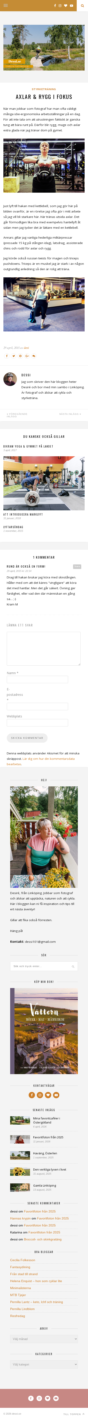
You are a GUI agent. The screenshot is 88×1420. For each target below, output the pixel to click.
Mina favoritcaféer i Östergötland (46, 1120)
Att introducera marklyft (23, 514)
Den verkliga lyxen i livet (49, 1169)
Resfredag (17, 1316)
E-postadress (15, 694)
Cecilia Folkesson (22, 1260)
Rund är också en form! (26, 566)
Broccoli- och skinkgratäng (43, 1239)
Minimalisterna (20, 1288)
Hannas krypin (20, 1218)
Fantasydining (20, 1267)
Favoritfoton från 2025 (48, 1137)
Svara (77, 566)
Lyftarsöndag (13, 527)
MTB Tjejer (18, 1295)
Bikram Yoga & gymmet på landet (28, 446)
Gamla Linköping (44, 1185)
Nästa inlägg (69, 414)
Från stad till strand (24, 1274)
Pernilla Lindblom (22, 1309)
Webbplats (14, 716)
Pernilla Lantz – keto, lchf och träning (36, 1302)
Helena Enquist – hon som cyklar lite (36, 1281)
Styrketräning (44, 89)
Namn (13, 673)
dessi (26, 348)
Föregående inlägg (17, 415)
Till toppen (72, 1414)
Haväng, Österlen (45, 1153)
